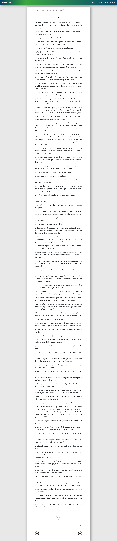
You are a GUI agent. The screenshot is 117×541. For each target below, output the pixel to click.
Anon (42, 10)
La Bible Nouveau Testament (49, 10)
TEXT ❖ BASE (6, 2)
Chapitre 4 (61, 10)
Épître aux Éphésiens (55, 10)
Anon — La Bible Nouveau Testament (104, 2)
